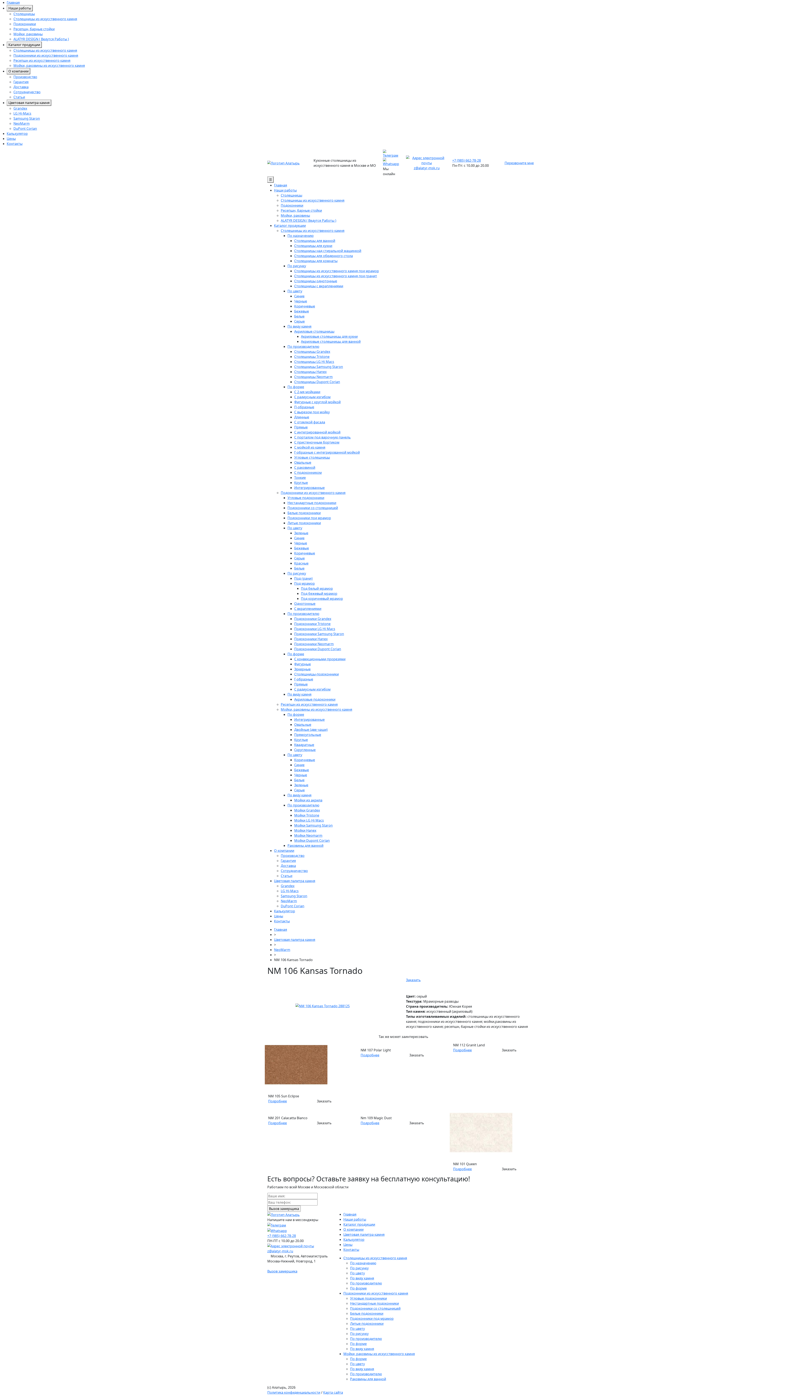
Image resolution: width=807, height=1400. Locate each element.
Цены (11, 138)
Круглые (301, 482)
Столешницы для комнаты (316, 261)
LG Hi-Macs (22, 113)
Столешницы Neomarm (313, 376)
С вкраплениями (307, 608)
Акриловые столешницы (314, 331)
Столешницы (24, 14)
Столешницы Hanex (310, 371)
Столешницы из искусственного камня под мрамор (336, 271)
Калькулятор (17, 133)
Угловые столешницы (312, 457)
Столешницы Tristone (312, 356)
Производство (25, 77)
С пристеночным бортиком (316, 442)
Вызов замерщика (282, 1271)
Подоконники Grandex (312, 618)
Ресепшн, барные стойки (34, 29)
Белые (299, 316)
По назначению (300, 235)
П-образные (304, 407)
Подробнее (277, 1101)
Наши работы (19, 8)
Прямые (301, 427)
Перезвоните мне (519, 163)
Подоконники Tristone (312, 623)
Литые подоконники (304, 523)
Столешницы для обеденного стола (323, 255)
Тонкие (300, 477)
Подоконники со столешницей (312, 508)
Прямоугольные (307, 734)
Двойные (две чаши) (311, 729)
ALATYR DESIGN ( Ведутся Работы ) (41, 39)
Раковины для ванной (305, 845)
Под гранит (303, 578)
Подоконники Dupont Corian (317, 649)
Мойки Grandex (307, 810)
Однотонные (304, 603)
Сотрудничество (27, 92)
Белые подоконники (304, 513)
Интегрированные (309, 487)
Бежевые (301, 311)
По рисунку (296, 266)
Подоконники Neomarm (314, 644)
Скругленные (305, 749)
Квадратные (304, 744)
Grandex (20, 108)
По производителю (303, 346)
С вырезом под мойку (312, 412)
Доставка (21, 87)
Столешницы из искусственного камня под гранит (335, 276)
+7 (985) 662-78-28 (466, 160)
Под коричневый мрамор (322, 598)
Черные (300, 301)
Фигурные (302, 664)
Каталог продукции (24, 44)
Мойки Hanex (305, 830)
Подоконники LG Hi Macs (314, 628)
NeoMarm (21, 123)
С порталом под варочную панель (322, 437)
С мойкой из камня (309, 447)
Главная (13, 2)
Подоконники (24, 24)
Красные (301, 563)
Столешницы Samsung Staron (318, 366)
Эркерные (302, 669)
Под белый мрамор (317, 588)
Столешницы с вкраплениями (318, 286)
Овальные (302, 462)
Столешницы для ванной (314, 240)
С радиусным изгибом (312, 397)
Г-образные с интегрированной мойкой (327, 452)
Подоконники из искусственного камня (45, 55)
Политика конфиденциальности (293, 1392)
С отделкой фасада (309, 422)
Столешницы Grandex (312, 351)
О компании (18, 71)
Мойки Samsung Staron (313, 825)
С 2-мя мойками (307, 392)
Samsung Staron (26, 118)
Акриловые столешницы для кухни (329, 336)
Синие (299, 296)
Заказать (413, 980)
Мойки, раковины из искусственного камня (49, 65)
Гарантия (21, 82)
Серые (299, 321)
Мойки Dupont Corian (312, 840)
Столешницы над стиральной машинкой (327, 250)
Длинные (301, 417)
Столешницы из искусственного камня (45, 19)
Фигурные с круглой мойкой (317, 402)
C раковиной (304, 467)
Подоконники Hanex (311, 639)
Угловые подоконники (305, 497)
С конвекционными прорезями (319, 659)
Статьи (19, 97)
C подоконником (308, 472)
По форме (295, 387)
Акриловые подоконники (314, 699)
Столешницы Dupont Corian (317, 382)
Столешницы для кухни (313, 245)
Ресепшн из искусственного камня (41, 60)
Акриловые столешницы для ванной (331, 341)
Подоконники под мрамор (309, 518)
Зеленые (301, 533)
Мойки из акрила (308, 800)
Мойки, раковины (28, 34)
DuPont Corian (25, 128)
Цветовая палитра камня (29, 102)
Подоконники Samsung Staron (319, 634)
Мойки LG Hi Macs (309, 820)
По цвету (294, 291)
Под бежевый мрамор (319, 593)
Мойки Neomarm (308, 835)
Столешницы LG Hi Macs (314, 361)
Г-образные (303, 679)
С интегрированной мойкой (317, 432)
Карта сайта (333, 1392)
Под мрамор (304, 583)
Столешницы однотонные (315, 281)
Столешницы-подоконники (316, 674)
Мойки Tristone (306, 815)
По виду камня (299, 326)
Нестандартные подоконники (311, 502)
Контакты (14, 143)
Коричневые (304, 306)
